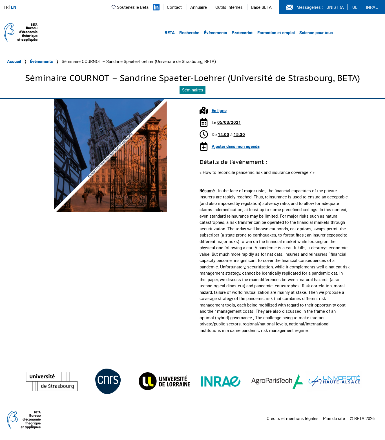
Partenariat (242, 32)
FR (6, 7)
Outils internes (229, 7)
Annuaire (198, 7)
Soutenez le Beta (133, 7)
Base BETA (261, 7)
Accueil (14, 61)
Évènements (215, 32)
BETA (170, 32)
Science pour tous (316, 32)
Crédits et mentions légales (292, 418)
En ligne (219, 110)
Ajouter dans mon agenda (236, 146)
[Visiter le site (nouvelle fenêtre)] (52, 381)
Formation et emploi (276, 32)
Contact (174, 7)
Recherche (189, 32)
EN (13, 7)
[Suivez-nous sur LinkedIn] (156, 7)
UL (354, 7)
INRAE (372, 7)
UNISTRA (335, 7)
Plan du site (334, 418)
